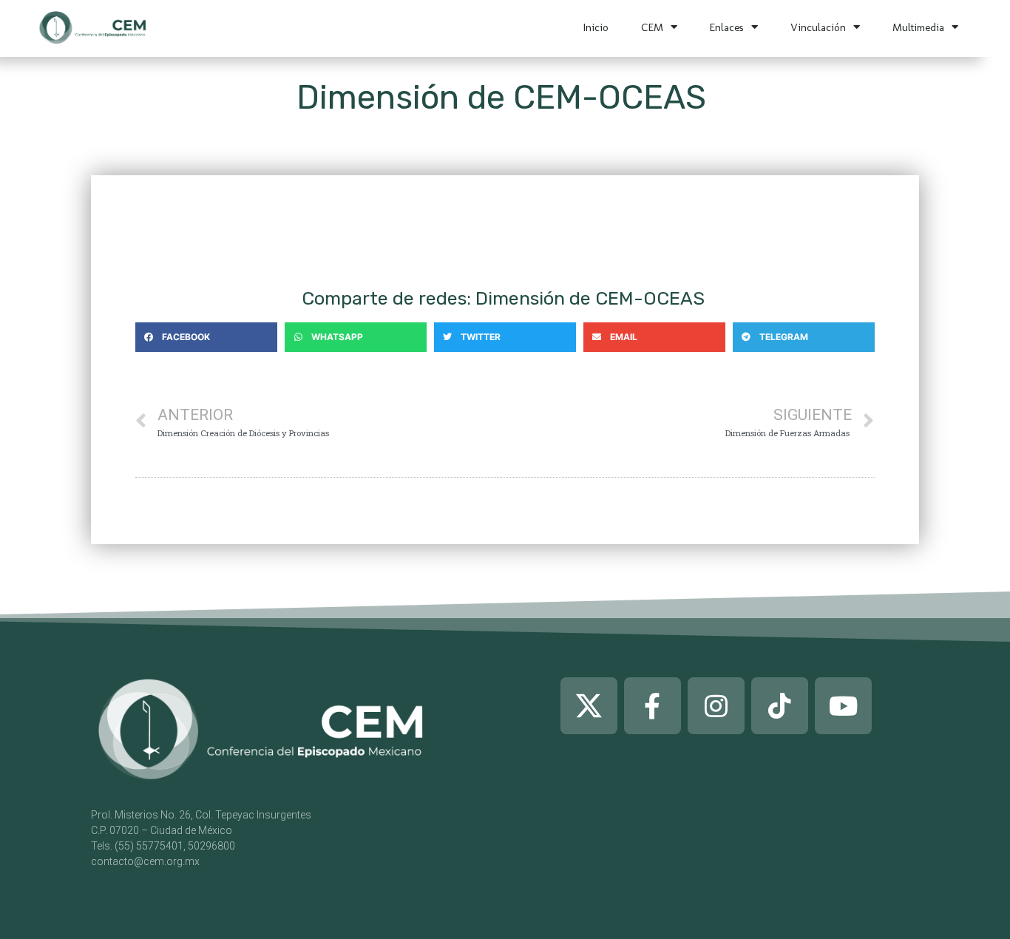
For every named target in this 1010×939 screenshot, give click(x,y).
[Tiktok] (779, 705)
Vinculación (818, 27)
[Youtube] (843, 705)
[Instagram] (716, 705)
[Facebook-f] (652, 705)
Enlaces (727, 27)
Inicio (596, 27)
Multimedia (918, 27)
